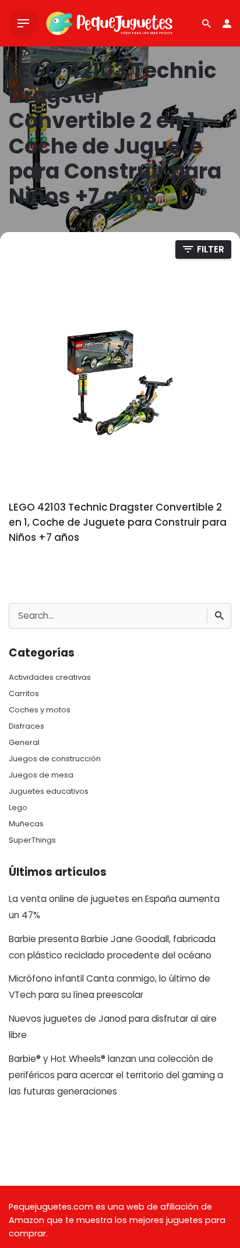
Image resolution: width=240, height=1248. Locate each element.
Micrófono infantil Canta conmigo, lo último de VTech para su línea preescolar (109, 986)
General (24, 742)
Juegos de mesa (41, 774)
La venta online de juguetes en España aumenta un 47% (114, 907)
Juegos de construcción (55, 758)
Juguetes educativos (49, 791)
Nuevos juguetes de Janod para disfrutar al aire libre (113, 1026)
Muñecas (26, 823)
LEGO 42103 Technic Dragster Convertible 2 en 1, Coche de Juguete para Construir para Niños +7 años (118, 522)
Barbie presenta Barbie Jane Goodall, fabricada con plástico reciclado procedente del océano (112, 947)
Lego (18, 807)
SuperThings (32, 840)
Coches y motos (39, 709)
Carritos (24, 693)
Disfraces (26, 726)
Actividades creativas (50, 677)
